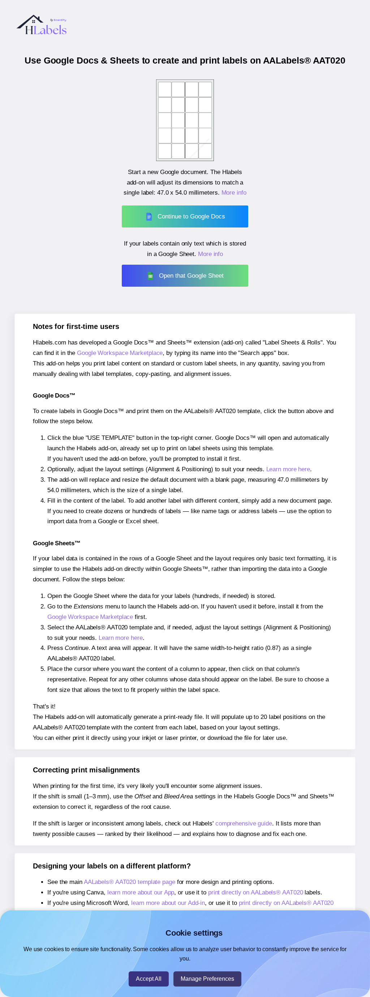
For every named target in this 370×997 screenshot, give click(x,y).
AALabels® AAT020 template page (129, 882)
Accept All (149, 979)
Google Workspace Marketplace (120, 353)
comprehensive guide (243, 823)
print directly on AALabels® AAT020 (255, 892)
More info (233, 192)
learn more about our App (141, 892)
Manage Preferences (207, 979)
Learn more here (288, 469)
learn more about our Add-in (168, 903)
